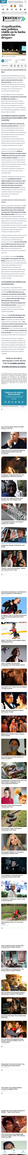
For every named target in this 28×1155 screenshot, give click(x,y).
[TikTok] (25, 9)
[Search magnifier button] (26, 13)
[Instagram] (7, 9)
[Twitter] (12, 9)
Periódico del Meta (17, 363)
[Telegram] (22, 66)
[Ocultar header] (25, 1)
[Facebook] (3, 9)
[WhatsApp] (18, 66)
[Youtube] (16, 9)
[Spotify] (20, 9)
